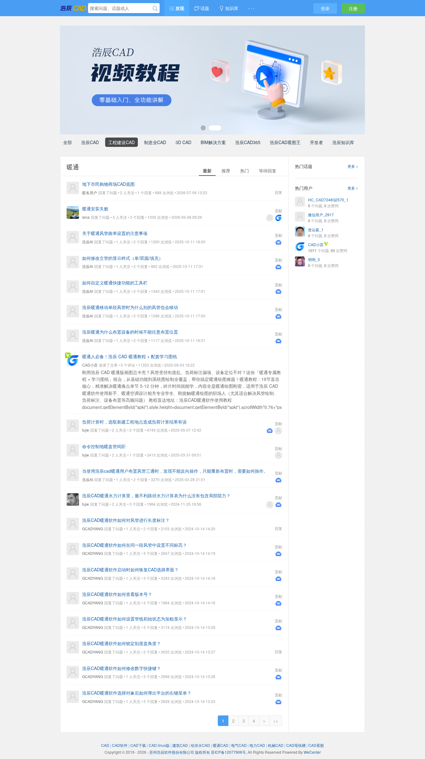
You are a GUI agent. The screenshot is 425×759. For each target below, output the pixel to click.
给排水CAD (200, 745)
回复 (278, 192)
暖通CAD (220, 745)
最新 (207, 170)
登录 (325, 8)
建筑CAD (180, 745)
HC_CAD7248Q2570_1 (328, 199)
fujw (85, 430)
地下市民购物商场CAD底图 (108, 184)
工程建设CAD (121, 142)
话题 (204, 8)
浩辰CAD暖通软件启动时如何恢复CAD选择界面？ (130, 569)
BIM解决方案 (213, 142)
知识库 (231, 8)
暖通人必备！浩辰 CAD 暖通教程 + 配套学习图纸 (129, 356)
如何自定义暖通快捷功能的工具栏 (114, 282)
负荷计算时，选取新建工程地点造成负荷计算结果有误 (134, 422)
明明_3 (314, 259)
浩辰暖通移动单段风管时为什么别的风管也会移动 (130, 307)
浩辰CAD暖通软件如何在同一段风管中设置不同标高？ (134, 545)
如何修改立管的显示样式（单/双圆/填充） (122, 258)
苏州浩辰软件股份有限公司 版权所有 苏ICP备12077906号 (197, 752)
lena (86, 217)
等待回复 (267, 170)
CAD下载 (138, 745)
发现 (179, 8)
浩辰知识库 (343, 142)
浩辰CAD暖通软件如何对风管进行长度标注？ (126, 520)
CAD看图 (316, 745)
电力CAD (257, 745)
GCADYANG (92, 528)
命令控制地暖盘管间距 (104, 446)
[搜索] (155, 8)
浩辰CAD (90, 142)
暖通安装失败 (95, 208)
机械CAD (275, 745)
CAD (105, 745)
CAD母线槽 (296, 745)
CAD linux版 (159, 745)
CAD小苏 (90, 365)
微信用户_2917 (321, 214)
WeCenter (312, 752)
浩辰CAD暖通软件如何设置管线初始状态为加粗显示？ (134, 619)
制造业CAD (155, 142)
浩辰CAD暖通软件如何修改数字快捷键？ (121, 668)
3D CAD (183, 142)
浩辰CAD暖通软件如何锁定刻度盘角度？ (121, 643)
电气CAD (239, 745)
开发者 (316, 142)
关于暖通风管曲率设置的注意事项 (114, 233)
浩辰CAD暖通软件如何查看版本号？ (117, 594)
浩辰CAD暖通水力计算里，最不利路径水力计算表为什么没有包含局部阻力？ (156, 495)
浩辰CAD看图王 (285, 142)
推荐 (226, 170)
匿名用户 (89, 192)
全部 (67, 142)
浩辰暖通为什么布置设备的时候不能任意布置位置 (130, 332)
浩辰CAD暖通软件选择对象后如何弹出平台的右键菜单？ (136, 693)
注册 (353, 8)
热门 (244, 170)
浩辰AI (87, 241)
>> (275, 721)
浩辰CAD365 (247, 142)
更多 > (353, 166)
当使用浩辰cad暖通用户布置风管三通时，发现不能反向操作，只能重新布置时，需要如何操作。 (175, 471)
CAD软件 (120, 745)
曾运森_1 (316, 229)
